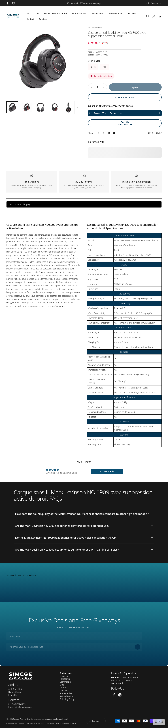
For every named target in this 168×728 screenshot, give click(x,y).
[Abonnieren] (137, 647)
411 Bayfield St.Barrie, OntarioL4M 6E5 (15, 692)
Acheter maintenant (124, 97)
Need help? (157, 133)
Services (64, 676)
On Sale (63, 687)
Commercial (65, 681)
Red (104, 67)
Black (93, 67)
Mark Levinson (95, 27)
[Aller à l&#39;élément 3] (40, 107)
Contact (63, 690)
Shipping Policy (67, 699)
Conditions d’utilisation (53, 723)
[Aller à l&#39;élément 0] (12, 107)
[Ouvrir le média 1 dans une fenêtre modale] (43, 62)
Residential (65, 678)
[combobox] (154, 3)
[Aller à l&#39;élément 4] (55, 107)
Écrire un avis (107, 471)
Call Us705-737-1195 (124, 123)
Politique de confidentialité (35, 723)
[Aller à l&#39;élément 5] (69, 107)
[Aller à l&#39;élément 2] (26, 107)
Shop (62, 684)
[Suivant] (117, 3)
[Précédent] (51, 3)
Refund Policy (66, 696)
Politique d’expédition (69, 723)
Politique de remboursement (15, 723)
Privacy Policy (66, 693)
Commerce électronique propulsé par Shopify (49, 719)
